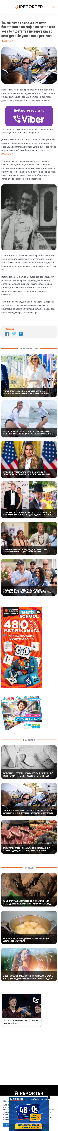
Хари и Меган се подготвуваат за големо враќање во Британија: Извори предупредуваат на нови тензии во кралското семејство (28, 514)
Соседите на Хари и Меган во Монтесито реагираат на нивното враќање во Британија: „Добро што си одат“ (26, 591)
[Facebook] (7, 334)
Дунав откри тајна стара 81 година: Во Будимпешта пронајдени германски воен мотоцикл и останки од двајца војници (27, 902)
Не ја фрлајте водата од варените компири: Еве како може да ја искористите (26, 939)
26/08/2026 (51, 770)
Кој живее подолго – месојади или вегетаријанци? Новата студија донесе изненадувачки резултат (26, 849)
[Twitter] (14, 334)
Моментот (7, 154)
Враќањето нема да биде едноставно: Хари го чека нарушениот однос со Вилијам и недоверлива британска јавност (26, 551)
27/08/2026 (51, 898)
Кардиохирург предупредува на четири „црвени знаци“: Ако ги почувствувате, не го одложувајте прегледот (28, 774)
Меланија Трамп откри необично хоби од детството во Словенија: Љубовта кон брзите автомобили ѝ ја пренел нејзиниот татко (26, 473)
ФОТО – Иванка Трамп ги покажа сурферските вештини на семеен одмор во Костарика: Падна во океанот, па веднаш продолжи (28, 433)
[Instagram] (21, 334)
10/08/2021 (51, 808)
